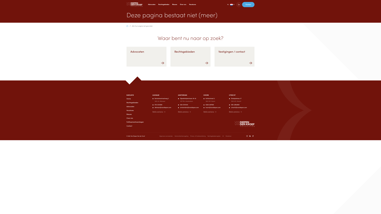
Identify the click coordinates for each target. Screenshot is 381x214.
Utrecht (232, 95)
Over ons (183, 4)
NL (228, 4)
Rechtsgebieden (163, 4)
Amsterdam (182, 95)
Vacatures (192, 4)
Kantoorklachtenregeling (181, 136)
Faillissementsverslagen (135, 122)
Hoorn (206, 95)
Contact (129, 126)
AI (223, 136)
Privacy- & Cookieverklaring (198, 136)
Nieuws (174, 4)
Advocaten (151, 4)
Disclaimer (228, 136)
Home (129, 99)
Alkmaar (155, 95)
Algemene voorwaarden (166, 136)
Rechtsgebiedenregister (214, 136)
